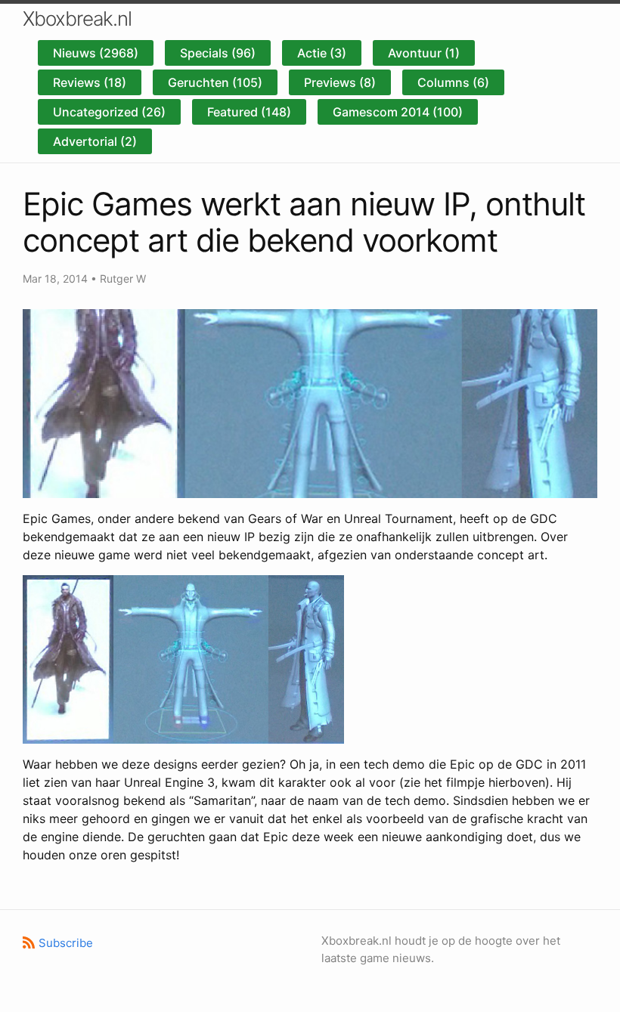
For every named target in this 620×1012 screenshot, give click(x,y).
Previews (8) (340, 82)
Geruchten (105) (215, 82)
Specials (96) (218, 52)
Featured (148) (249, 111)
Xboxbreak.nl (77, 18)
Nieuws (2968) (95, 52)
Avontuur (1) (424, 52)
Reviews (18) (89, 82)
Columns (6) (453, 82)
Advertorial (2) (95, 141)
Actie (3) (321, 52)
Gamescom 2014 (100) (398, 111)
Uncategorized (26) (109, 111)
